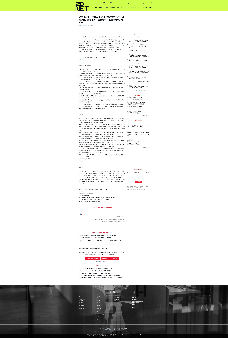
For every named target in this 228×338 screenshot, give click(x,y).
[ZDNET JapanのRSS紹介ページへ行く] (117, 292)
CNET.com (134, 297)
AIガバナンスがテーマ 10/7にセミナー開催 (103, 2)
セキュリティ (120, 7)
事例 (79, 297)
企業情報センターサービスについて (109, 258)
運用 (97, 311)
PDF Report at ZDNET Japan (102, 321)
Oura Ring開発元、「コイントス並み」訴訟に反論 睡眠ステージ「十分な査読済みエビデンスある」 (101, 277)
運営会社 (125, 331)
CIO (97, 297)
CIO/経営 (106, 7)
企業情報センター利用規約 (101, 261)
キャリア (98, 316)
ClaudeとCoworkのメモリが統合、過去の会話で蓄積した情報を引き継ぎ (95, 270)
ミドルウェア (99, 310)
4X (114, 296)
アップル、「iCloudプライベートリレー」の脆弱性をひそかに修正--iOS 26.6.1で (97, 268)
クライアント (99, 300)
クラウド (126, 7)
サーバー (98, 305)
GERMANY (134, 305)
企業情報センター (82, 302)
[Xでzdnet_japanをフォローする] (114, 292)
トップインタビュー (82, 299)
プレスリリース (87, 12)
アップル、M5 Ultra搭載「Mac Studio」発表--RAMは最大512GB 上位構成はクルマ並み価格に (100, 275)
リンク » (81, 59)
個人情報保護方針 (97, 331)
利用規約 (104, 331)
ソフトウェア (144, 7)
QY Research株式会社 (83, 25)
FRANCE (134, 304)
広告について (119, 331)
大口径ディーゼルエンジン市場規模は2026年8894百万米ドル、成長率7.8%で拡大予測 (98, 235)
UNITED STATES (135, 302)
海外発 (100, 7)
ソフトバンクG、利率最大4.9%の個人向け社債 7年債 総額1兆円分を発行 (96, 273)
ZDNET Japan (81, 12)
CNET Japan (139, 189)
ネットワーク (99, 308)
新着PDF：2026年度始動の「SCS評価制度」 (104, 4)
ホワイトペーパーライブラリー (141, 90)
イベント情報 (81, 305)
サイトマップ (131, 331)
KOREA (133, 307)
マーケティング (99, 313)
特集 (96, 7)
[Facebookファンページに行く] (110, 292)
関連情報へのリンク (119, 216)
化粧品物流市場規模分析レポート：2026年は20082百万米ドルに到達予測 (95, 237)
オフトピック (99, 317)
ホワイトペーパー (82, 300)
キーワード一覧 (81, 308)
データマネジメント (135, 7)
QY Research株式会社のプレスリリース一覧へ (114, 243)
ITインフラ (112, 7)
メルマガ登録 (138, 181)
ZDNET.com (134, 299)
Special (150, 7)
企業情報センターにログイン (93, 258)
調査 (97, 319)
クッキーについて (111, 331)
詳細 (106, 336)
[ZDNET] (85, 5)
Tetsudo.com (117, 300)
